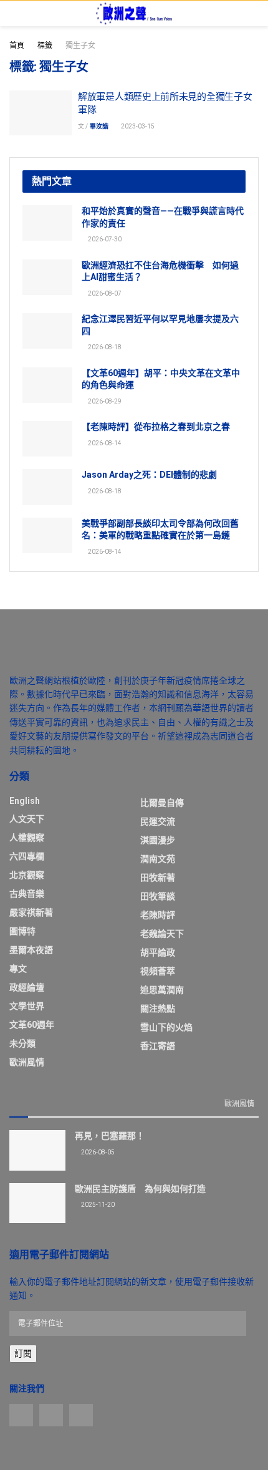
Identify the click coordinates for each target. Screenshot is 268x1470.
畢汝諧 (99, 126)
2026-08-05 (97, 1152)
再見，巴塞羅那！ (110, 1136)
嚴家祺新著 (31, 912)
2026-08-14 (104, 443)
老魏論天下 (162, 934)
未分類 (22, 1043)
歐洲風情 (26, 1062)
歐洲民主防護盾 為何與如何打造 (140, 1189)
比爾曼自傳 (162, 803)
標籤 (44, 45)
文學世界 (26, 1006)
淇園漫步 (157, 840)
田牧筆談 (157, 896)
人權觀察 (26, 838)
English (24, 801)
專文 (18, 969)
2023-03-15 (137, 126)
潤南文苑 (157, 859)
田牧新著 (157, 877)
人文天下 (26, 819)
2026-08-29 (104, 401)
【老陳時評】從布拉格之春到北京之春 (156, 427)
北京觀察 (26, 875)
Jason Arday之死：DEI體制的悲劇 (149, 475)
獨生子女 (80, 45)
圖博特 (22, 931)
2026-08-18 (104, 347)
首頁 (16, 45)
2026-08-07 (104, 293)
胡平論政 (157, 952)
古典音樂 (26, 894)
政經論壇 (26, 987)
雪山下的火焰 (166, 1027)
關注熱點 (157, 1008)
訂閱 (23, 1353)
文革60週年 (31, 1025)
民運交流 (157, 821)
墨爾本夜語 (31, 950)
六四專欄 (26, 856)
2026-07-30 (104, 239)
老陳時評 (157, 915)
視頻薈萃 (157, 971)
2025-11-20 (97, 1204)
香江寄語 (157, 1046)
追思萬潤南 (162, 990)
